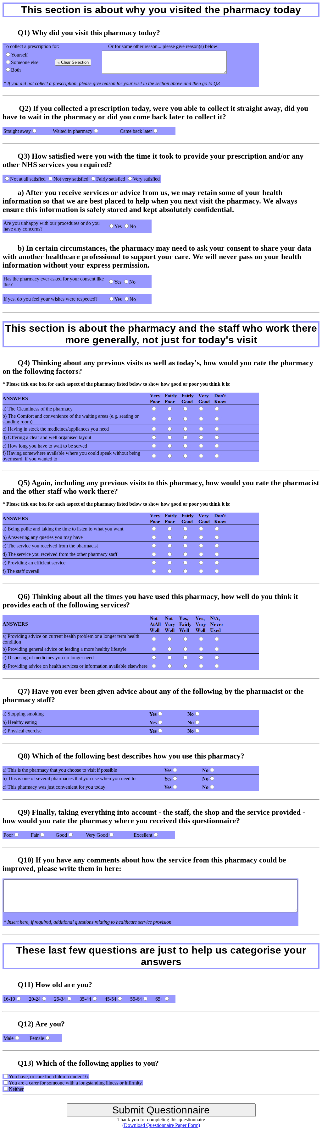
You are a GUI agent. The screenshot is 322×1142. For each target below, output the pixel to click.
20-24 (35, 999)
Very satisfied (146, 179)
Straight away (17, 131)
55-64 (136, 999)
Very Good (97, 835)
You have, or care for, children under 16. (49, 1076)
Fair (35, 835)
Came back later (136, 131)
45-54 (110, 999)
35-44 (85, 999)
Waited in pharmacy (72, 131)
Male (8, 1038)
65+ (159, 999)
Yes (118, 226)
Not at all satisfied (28, 179)
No (133, 226)
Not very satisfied (70, 179)
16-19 (9, 999)
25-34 (60, 999)
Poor (8, 835)
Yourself (19, 54)
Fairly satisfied (110, 179)
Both (16, 70)
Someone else (24, 62)
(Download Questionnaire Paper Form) (161, 1125)
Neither (16, 1089)
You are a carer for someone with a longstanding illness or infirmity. (76, 1082)
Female (37, 1038)
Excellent (143, 835)
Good (61, 835)
